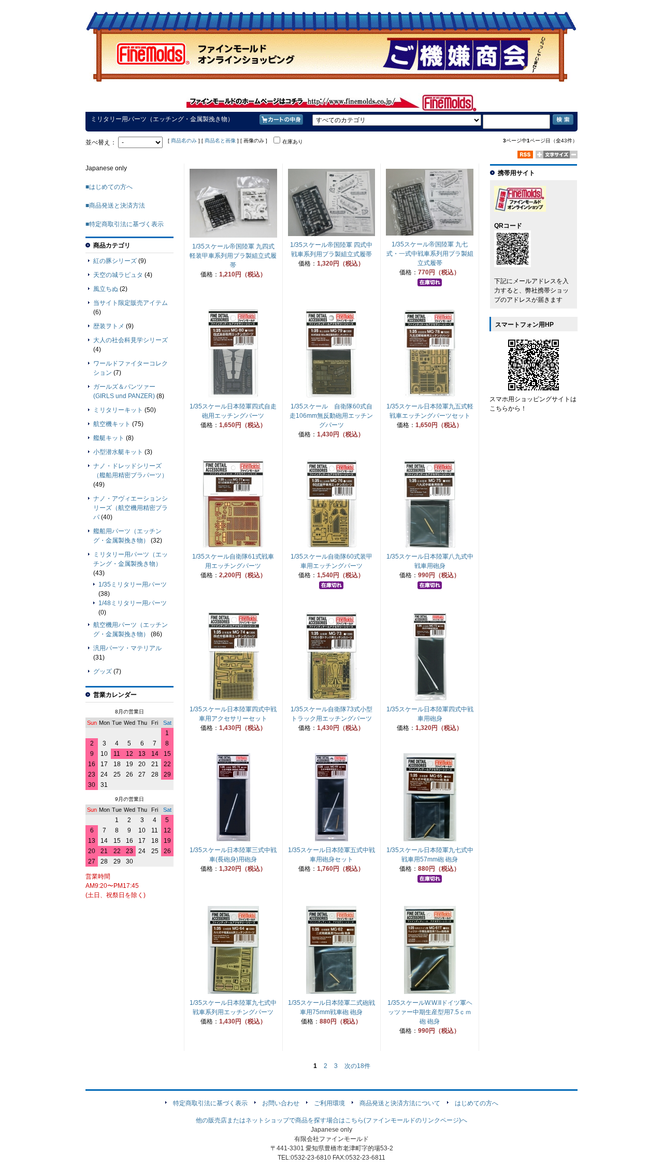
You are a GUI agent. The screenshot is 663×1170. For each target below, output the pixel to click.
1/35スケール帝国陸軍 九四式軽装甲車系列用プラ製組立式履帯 (233, 256)
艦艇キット (108, 438)
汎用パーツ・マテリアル (127, 648)
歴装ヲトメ (108, 326)
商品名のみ (184, 140)
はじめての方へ (476, 1103)
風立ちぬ (105, 288)
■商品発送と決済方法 (115, 205)
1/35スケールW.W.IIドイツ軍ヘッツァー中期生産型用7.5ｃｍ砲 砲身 (429, 1012)
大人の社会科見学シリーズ (130, 340)
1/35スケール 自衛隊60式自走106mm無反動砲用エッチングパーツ (331, 416)
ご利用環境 (329, 1103)
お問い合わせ (280, 1103)
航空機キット (112, 424)
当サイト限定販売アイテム (130, 302)
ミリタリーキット (118, 410)
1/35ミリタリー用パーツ (132, 584)
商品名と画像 (220, 140)
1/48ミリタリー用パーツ (132, 603)
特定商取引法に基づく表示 (210, 1103)
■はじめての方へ (109, 187)
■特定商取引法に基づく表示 (124, 224)
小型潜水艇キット (118, 452)
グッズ (102, 671)
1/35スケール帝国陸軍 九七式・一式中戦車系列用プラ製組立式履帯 (429, 254)
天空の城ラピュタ (118, 275)
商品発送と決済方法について (399, 1103)
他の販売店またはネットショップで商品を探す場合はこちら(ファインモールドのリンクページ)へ (331, 1120)
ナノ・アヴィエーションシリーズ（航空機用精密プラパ (130, 508)
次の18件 (357, 1066)
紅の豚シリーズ (115, 261)
